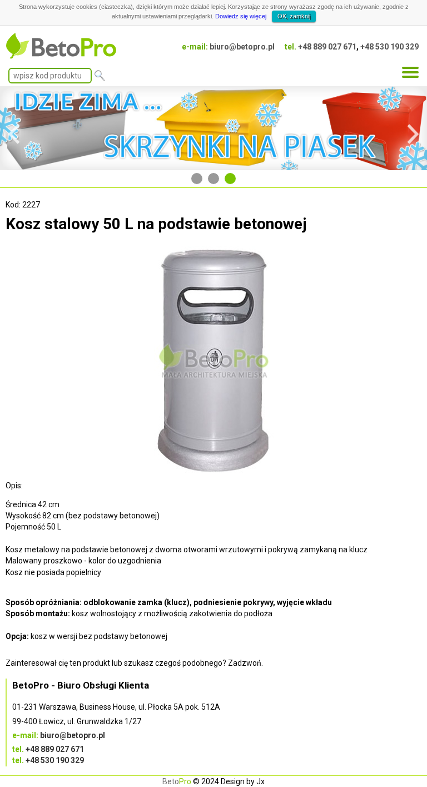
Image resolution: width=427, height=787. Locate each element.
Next (413, 128)
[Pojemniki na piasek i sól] (213, 128)
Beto (176, 781)
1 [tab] (196, 178)
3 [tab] (230, 178)
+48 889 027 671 (327, 46)
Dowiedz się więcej (240, 16)
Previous (14, 128)
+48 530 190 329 (389, 46)
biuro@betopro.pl (242, 46)
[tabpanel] (213, 128)
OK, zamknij (293, 16)
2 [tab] (213, 178)
